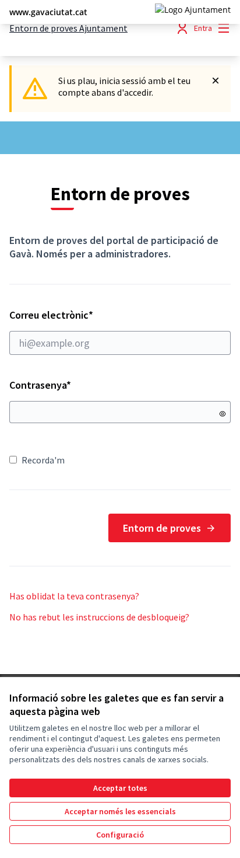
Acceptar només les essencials (120, 811)
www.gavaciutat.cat (48, 12)
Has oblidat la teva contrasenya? (74, 596)
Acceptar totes (120, 788)
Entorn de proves (162, 528)
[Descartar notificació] (215, 80)
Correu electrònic (73, 315)
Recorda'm (43, 460)
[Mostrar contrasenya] (222, 413)
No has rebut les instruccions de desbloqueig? (99, 617)
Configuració (120, 834)
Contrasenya (40, 385)
